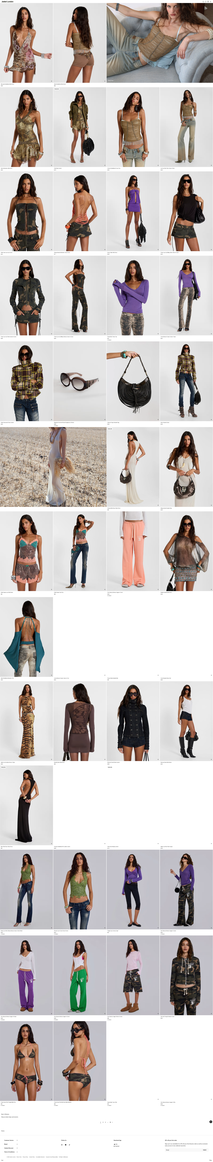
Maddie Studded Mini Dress (166, 592)
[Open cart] (208, 1)
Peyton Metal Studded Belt (112, 678)
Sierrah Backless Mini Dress (6, 168)
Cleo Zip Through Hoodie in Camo (167, 1016)
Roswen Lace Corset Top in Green (61, 930)
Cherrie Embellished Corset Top (113, 168)
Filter (210, 1160)
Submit (204, 1150)
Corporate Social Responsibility (52, 1156)
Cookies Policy (32, 1156)
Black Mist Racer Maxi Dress (7, 846)
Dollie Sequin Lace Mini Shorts (7, 592)
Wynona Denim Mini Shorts (166, 762)
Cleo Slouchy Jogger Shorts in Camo (114, 1016)
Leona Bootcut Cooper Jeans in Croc (61, 678)
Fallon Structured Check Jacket (7, 422)
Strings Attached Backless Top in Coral (62, 252)
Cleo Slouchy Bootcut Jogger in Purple (8, 1016)
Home (2, 1131)
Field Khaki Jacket (57, 168)
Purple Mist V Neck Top (112, 336)
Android (117, 1146)
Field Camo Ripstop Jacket (112, 846)
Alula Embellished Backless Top (7, 678)
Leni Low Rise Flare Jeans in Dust (167, 168)
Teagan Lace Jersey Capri (112, 930)
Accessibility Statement (40, 1156)
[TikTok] (69, 1145)
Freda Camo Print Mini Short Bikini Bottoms (62, 1102)
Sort (2, 1160)
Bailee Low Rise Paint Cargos (167, 846)
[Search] (203, 1)
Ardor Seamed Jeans (165, 422)
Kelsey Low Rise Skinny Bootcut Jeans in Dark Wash (11, 930)
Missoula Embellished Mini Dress (7, 84)
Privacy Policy (25, 1156)
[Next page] (112, 1123)
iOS (116, 1144)
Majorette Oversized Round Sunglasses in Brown (64, 422)
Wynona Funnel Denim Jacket (113, 762)
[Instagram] (61, 1145)
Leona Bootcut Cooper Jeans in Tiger (168, 336)
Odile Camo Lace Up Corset (6, 252)
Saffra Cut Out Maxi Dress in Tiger (8, 762)
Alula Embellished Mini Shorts (60, 84)
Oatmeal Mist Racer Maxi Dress (113, 508)
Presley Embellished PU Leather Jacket (62, 846)
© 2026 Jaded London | (11, 1156)
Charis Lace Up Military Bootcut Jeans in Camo (63, 336)
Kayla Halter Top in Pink (112, 1102)
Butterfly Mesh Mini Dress (59, 762)
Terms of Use (19, 1156)
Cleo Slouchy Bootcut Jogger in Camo (168, 930)
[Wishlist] (205, 1)
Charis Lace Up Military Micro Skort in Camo (170, 252)
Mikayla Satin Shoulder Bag (166, 508)
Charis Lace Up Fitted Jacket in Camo (8, 336)
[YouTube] (65, 1145)
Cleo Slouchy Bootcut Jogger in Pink (168, 1102)
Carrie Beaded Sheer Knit (166, 678)
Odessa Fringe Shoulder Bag (113, 422)
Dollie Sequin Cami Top (58, 592)
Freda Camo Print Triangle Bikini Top (8, 1102)
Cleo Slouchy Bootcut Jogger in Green (62, 1016)
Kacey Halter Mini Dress (112, 252)
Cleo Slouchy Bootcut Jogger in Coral (114, 592)
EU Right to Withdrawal (63, 1156)
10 (110, 1122)
